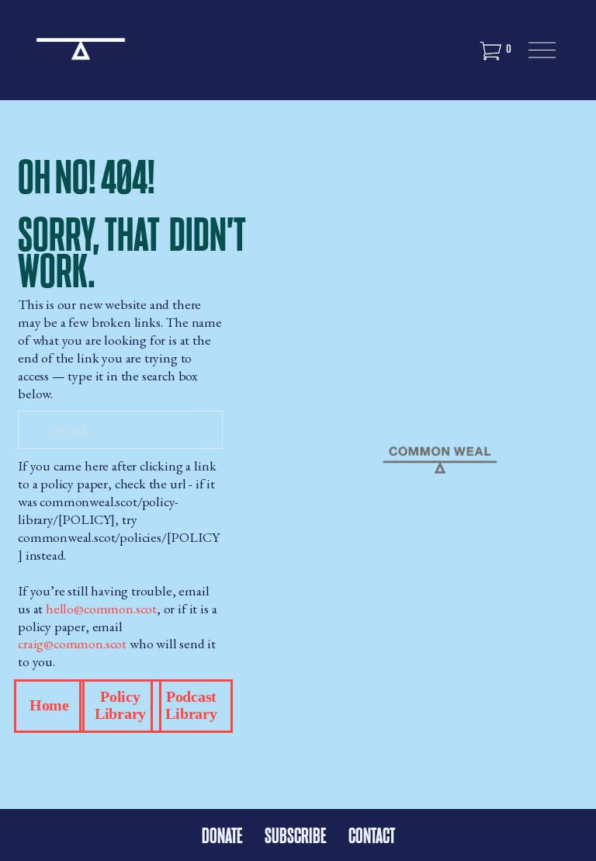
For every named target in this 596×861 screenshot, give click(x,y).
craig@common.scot (72, 643)
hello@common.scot (101, 608)
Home (49, 705)
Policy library (120, 705)
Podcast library (191, 705)
